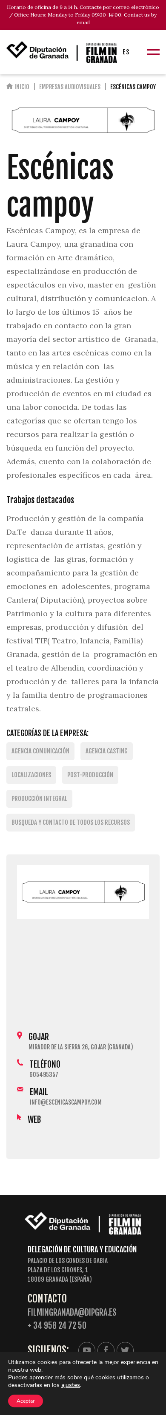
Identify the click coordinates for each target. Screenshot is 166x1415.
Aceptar (25, 1401)
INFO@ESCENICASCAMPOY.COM (66, 1102)
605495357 (43, 1074)
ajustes (70, 1385)
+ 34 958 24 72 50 (57, 1325)
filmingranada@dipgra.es (72, 1312)
